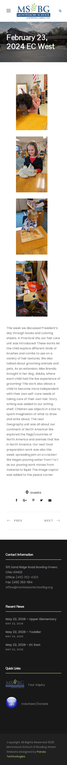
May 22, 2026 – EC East (23, 645)
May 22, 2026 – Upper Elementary (31, 619)
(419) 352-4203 (27, 577)
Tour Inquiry (36, 685)
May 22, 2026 (14, 623)
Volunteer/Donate (34, 703)
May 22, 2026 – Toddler (23, 632)
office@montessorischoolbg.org (29, 587)
